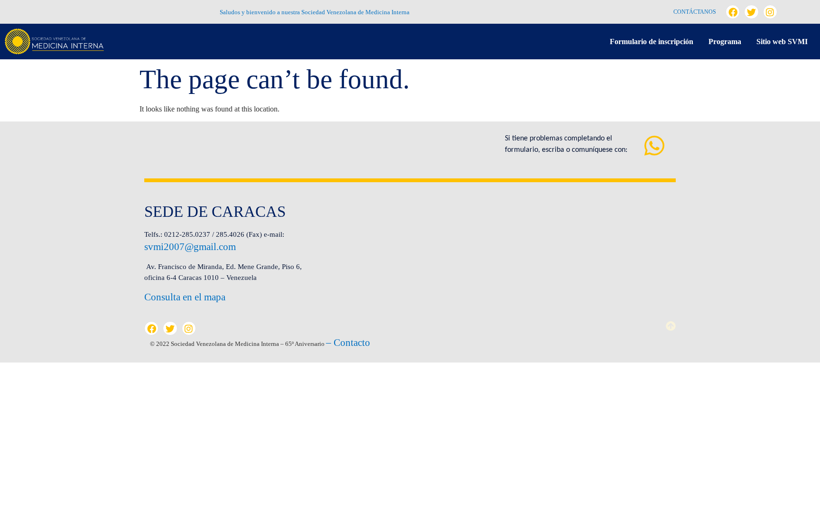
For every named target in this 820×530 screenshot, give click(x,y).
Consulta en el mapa (184, 297)
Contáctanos (694, 12)
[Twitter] (751, 12)
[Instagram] (770, 12)
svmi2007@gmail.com (190, 246)
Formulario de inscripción (651, 41)
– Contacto (348, 342)
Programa (724, 41)
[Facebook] (733, 12)
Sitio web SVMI (782, 41)
